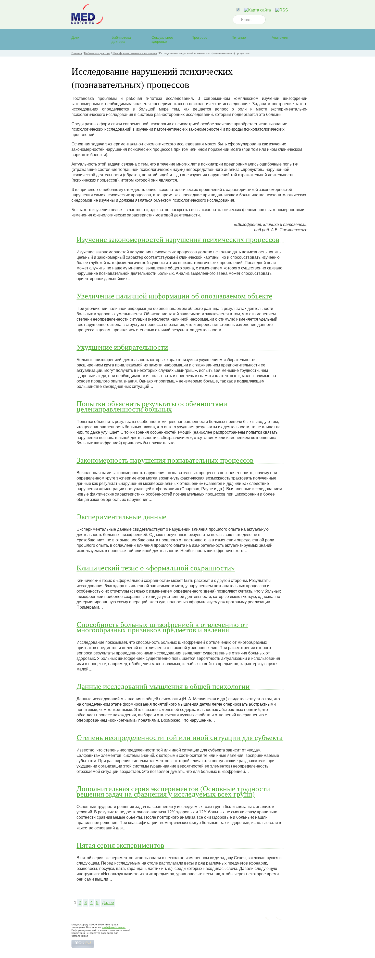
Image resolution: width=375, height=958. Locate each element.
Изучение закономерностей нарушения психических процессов (178, 239)
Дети (75, 37)
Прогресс (199, 37)
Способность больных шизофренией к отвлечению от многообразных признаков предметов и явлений (162, 626)
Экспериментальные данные (121, 516)
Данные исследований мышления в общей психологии (163, 686)
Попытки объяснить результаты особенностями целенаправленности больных (152, 406)
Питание (239, 37)
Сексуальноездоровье (162, 39)
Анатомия (280, 37)
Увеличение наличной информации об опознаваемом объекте (174, 295)
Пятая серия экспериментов (120, 845)
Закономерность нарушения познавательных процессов (165, 460)
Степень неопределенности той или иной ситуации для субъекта (180, 737)
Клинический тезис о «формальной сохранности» (156, 567)
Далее (108, 902)
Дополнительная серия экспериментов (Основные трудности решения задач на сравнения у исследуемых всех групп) (173, 791)
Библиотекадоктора (121, 39)
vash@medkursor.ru (114, 927)
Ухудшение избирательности (122, 347)
